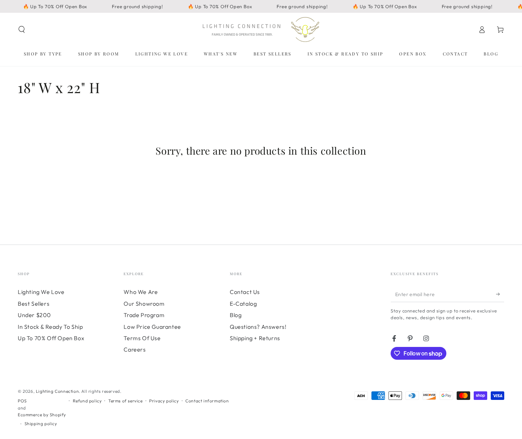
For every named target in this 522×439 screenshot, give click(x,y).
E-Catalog (243, 303)
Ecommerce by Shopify (42, 414)
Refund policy (87, 400)
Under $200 (34, 314)
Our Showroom (144, 303)
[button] (21, 29)
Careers (135, 349)
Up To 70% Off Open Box (51, 338)
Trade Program (144, 314)
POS (22, 400)
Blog (235, 314)
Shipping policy (41, 423)
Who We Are (141, 291)
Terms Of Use (142, 338)
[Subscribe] (500, 294)
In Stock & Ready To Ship (50, 326)
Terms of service (125, 400)
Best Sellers (33, 303)
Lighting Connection (57, 391)
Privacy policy (164, 400)
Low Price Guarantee (152, 326)
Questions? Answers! (258, 326)
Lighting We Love (41, 291)
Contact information (207, 400)
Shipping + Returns (255, 338)
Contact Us (245, 291)
